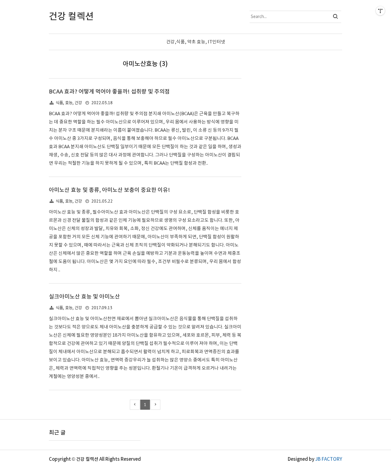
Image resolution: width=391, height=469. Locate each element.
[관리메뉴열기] (380, 10)
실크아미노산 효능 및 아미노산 (84, 297)
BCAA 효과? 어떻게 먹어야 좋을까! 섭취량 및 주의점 (109, 92)
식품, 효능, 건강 (69, 103)
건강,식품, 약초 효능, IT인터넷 (195, 42)
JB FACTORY (328, 459)
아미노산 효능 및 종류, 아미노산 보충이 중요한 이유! (109, 190)
